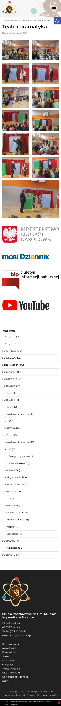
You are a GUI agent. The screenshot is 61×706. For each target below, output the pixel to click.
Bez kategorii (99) (14, 364)
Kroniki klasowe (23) (18, 519)
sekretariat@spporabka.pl (16, 635)
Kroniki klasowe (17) (17, 484)
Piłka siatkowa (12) (19, 463)
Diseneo (31, 695)
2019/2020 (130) (12, 386)
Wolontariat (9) (15, 547)
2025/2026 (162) (12, 357)
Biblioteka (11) (14, 534)
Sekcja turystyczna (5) (21, 456)
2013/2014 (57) (12, 555)
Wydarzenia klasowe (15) (20, 442)
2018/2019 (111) (12, 400)
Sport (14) (12, 393)
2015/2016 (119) (12, 505)
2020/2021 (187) (12, 379)
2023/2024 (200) (13, 343)
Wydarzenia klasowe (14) (20, 414)
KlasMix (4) (13, 526)
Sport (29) (12, 435)
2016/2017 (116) (12, 470)
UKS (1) (10, 421)
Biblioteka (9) (14, 491)
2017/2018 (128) (12, 428)
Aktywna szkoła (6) (17, 477)
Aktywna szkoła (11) (17, 512)
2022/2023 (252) (12, 336)
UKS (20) (11, 498)
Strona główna (9, 20)
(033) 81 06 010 (18, 631)
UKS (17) (11, 449)
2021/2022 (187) (12, 372)
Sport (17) (12, 407)
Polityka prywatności (47, 695)
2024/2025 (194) (13, 350)
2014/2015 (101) (12, 540)
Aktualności (25, 20)
